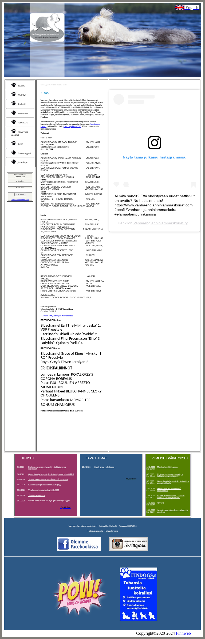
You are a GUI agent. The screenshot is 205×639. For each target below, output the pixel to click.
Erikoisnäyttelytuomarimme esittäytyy (44, 485)
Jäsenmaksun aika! (36, 495)
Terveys (160, 503)
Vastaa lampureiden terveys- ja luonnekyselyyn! (49, 501)
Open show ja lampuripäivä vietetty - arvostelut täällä (51, 474)
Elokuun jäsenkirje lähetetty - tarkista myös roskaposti (47, 468)
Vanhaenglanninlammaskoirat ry (160, 223)
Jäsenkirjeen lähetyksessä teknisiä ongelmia (48, 479)
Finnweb (183, 633)
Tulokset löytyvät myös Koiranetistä (57, 316)
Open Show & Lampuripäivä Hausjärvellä (169, 489)
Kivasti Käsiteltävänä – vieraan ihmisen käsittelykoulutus (170, 496)
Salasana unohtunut (20, 199)
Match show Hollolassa (104, 467)
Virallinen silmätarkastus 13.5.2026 (43, 490)
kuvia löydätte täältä (72, 126)
